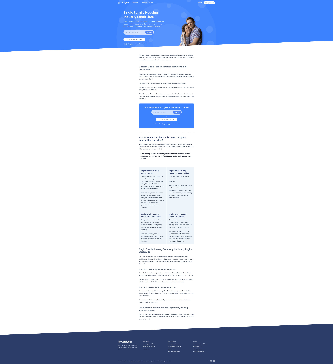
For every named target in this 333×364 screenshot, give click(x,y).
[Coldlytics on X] (211, 361)
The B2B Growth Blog (174, 346)
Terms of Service (146, 43)
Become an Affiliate (149, 346)
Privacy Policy (129, 44)
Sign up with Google (135, 39)
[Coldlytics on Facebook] (208, 361)
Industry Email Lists (148, 344)
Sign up (149, 32)
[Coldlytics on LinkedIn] (214, 361)
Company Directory (174, 344)
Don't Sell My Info (198, 351)
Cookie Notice (197, 349)
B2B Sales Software (174, 351)
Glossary (170, 349)
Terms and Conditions (200, 344)
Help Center (146, 349)
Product (135, 3)
